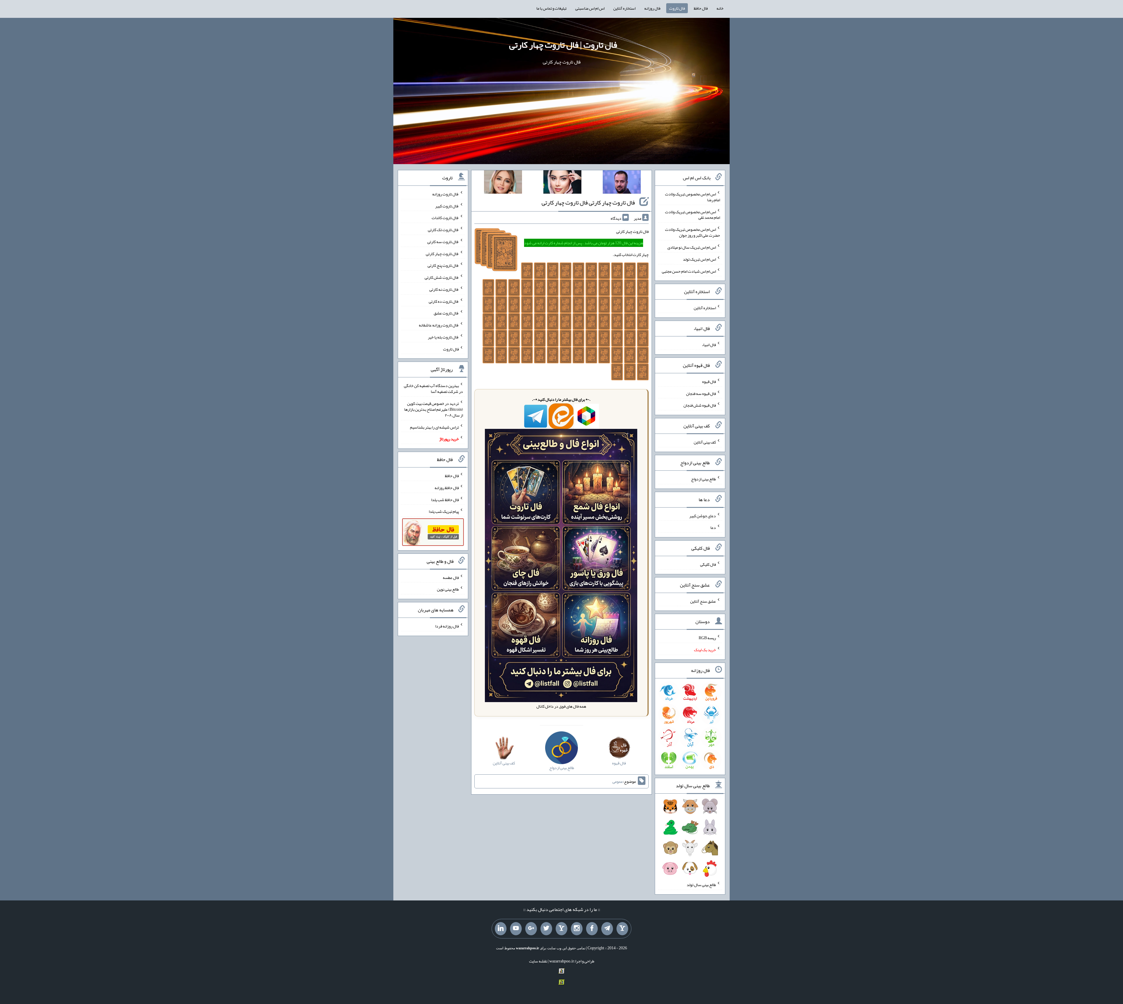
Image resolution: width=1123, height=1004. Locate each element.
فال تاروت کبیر (447, 206)
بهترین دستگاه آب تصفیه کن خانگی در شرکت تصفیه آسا (433, 388)
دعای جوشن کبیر (702, 515)
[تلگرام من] (607, 929)
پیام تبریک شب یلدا (444, 511)
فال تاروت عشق (446, 313)
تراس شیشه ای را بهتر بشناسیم (434, 427)
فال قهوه (709, 381)
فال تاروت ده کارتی (444, 301)
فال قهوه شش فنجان (699, 405)
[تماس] (561, 929)
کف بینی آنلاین (705, 442)
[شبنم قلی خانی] (503, 183)
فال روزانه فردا (447, 626)
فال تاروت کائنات (445, 218)
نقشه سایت (538, 961)
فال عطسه (451, 577)
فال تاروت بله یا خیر (443, 337)
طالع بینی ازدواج (703, 479)
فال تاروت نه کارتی (444, 289)
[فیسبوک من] (592, 929)
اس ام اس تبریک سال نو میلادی (691, 247)
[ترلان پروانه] (562, 183)
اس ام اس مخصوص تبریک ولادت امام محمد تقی (692, 214)
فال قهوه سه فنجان (701, 393)
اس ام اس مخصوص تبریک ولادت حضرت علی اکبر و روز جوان (692, 232)
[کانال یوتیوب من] (516, 929)
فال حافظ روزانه (447, 488)
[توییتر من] (546, 929)
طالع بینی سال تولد (701, 885)
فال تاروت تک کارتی (443, 230)
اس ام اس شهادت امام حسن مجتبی (689, 271)
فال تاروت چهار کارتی (442, 253)
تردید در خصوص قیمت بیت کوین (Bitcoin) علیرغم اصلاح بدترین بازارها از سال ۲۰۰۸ (433, 409)
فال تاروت (677, 8)
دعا (713, 527)
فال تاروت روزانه (445, 194)
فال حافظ (701, 8)
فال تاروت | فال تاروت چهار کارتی (563, 45)
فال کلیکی (708, 564)
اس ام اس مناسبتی (589, 8)
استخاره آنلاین (624, 8)
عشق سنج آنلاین (703, 601)
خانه (720, 8)
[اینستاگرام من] (577, 929)
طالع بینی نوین (448, 589)
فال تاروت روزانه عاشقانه (439, 325)
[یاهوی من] (622, 929)
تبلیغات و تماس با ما (551, 8)
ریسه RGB (707, 638)
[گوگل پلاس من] (531, 929)
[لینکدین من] (501, 929)
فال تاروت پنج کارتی (443, 265)
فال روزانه (652, 8)
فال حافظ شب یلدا (445, 499)
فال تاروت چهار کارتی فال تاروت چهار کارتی (588, 202)
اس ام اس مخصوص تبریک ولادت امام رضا (692, 197)
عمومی (617, 781)
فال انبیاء (709, 345)
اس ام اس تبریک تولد (699, 259)
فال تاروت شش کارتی (442, 277)
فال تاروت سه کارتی (443, 242)
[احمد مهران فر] (622, 183)
